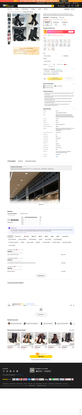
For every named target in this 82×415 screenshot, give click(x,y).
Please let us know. (19, 374)
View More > (72, 330)
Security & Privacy (20, 383)
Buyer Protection (51, 3)
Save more (69, 3)
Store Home (9, 9)
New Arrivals (65, 383)
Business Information (30, 303)
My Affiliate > (25, 53)
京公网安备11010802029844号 (41, 385)
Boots (21, 11)
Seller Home (30, 383)
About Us (45, 9)
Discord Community (58, 383)
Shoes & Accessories (15, 11)
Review (39, 9)
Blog (34, 383)
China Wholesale (12, 383)
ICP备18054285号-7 (32, 385)
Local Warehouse (51, 383)
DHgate (8, 11)
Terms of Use (45, 383)
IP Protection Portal (41, 3)
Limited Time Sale (24, 9)
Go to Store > (41, 314)
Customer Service (60, 3)
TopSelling (33, 9)
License (26, 385)
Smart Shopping (39, 383)
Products (16, 9)
